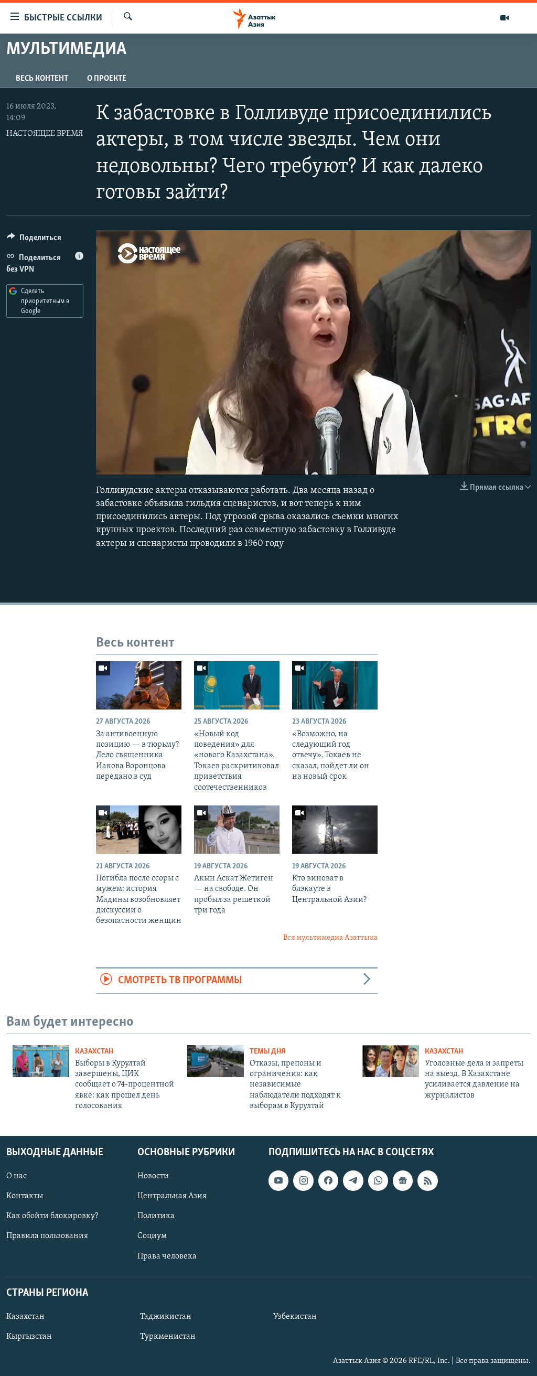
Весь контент (42, 78)
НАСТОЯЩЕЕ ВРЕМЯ (44, 134)
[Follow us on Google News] (403, 1180)
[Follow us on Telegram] (353, 1180)
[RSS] (427, 1180)
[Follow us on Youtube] (278, 1180)
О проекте (106, 78)
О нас (16, 1176)
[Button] (34, 240)
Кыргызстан (29, 1336)
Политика (156, 1216)
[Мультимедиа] (504, 17)
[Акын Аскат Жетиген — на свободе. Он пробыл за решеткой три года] (237, 829)
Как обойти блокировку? (52, 1216)
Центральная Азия (172, 1196)
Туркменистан (168, 1336)
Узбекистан (295, 1317)
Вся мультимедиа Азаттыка (330, 938)
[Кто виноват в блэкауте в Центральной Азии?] (335, 829)
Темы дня (268, 1052)
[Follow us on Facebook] (328, 1180)
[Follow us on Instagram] (303, 1180)
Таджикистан (165, 1317)
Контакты (24, 1196)
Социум (152, 1236)
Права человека (167, 1256)
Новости (153, 1176)
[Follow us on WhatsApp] (378, 1180)
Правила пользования (47, 1236)
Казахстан (94, 1052)
